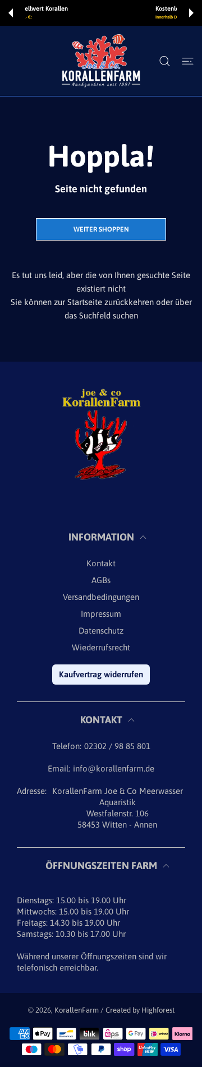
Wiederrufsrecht (101, 647)
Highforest (158, 1010)
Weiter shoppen (101, 229)
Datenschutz (101, 630)
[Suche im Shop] (164, 61)
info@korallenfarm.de (113, 768)
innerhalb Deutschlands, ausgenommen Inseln (116, 17)
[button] (10, 12)
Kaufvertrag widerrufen (101, 674)
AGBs (101, 580)
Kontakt (101, 563)
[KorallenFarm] (101, 60)
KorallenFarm (77, 1010)
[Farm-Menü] (187, 61)
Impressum (101, 613)
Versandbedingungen (101, 597)
